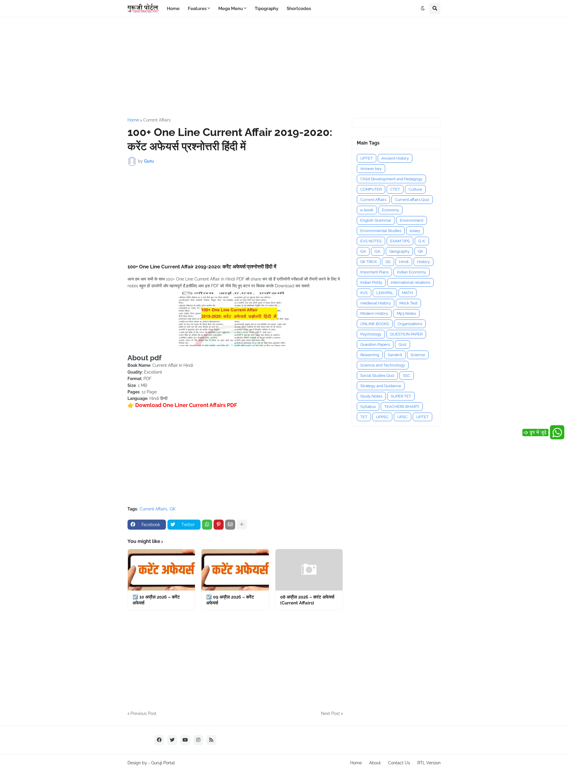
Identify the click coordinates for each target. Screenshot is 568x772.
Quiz (402, 344)
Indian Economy (411, 272)
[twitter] (172, 740)
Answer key (371, 168)
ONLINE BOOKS (374, 324)
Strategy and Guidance (380, 386)
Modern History (374, 313)
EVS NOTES (371, 241)
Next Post (330, 713)
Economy (390, 210)
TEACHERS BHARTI (401, 406)
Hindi (404, 262)
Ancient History (395, 158)
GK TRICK (368, 262)
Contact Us (399, 762)
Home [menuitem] (173, 8)
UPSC (402, 417)
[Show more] (242, 525)
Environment (411, 220)
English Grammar (375, 220)
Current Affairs (157, 120)
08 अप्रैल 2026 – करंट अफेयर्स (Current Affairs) (307, 600)
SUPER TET (401, 396)
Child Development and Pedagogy (391, 179)
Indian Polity (371, 282)
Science (418, 355)
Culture (415, 189)
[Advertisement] (284, 67)
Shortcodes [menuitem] (299, 8)
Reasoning (369, 355)
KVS (364, 293)
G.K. (378, 251)
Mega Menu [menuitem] (230, 8)
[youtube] (185, 740)
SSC (406, 375)
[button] (422, 8)
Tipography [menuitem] (266, 8)
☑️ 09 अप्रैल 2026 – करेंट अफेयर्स (230, 600)
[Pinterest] (219, 525)
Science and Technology (382, 365)
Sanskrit (395, 355)
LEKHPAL (384, 293)
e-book (366, 210)
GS (387, 262)
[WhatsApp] (207, 525)
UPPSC (382, 417)
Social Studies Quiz (377, 375)
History (423, 262)
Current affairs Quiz (412, 199)
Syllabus (368, 406)
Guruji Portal (163, 762)
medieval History (375, 303)
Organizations (410, 324)
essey (415, 230)
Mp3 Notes (406, 313)
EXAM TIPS (400, 241)
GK (172, 509)
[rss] (211, 740)
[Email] (230, 525)
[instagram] (198, 740)
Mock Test (408, 303)
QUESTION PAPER (406, 334)
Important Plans (374, 272)
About (375, 762)
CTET (395, 189)
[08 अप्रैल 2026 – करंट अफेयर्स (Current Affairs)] (309, 570)
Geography (399, 251)
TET (363, 417)
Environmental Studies (380, 230)
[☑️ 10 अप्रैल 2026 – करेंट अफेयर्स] (161, 570)
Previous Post (143, 713)
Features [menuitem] (197, 8)
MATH (407, 293)
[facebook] (159, 740)
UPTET (366, 158)
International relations (410, 282)
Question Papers (375, 344)
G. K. (421, 241)
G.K (363, 251)
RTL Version (428, 762)
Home (133, 120)
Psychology (370, 334)
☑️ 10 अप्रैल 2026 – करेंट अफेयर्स (156, 600)
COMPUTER (371, 189)
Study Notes (371, 396)
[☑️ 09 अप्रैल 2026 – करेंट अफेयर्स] (235, 570)
